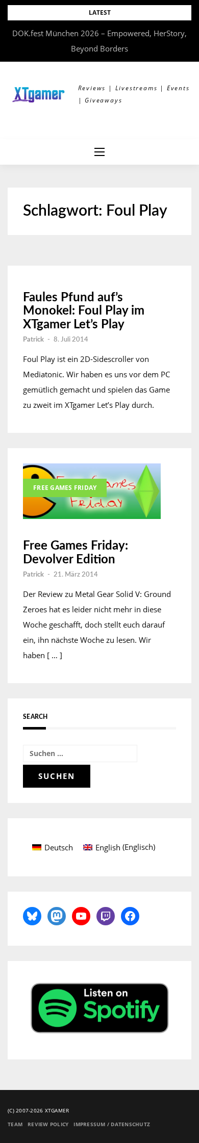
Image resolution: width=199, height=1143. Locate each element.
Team (15, 1124)
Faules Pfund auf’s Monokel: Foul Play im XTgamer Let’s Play (83, 311)
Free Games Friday (64, 487)
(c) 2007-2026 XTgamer (38, 1110)
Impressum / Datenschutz (111, 1124)
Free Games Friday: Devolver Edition (75, 552)
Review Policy (48, 1124)
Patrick (33, 339)
